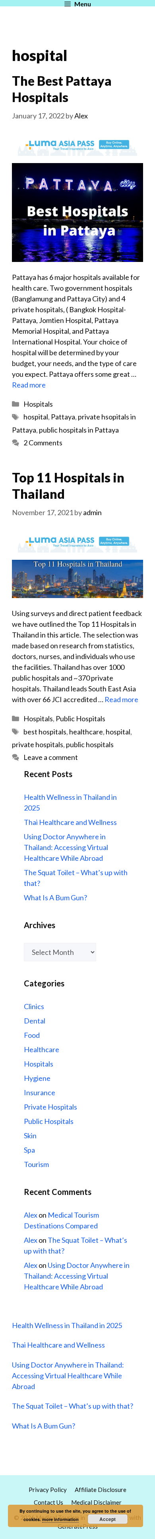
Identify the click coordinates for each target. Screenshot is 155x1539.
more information (60, 1519)
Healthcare (41, 1049)
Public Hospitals (80, 718)
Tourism (36, 1164)
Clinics (34, 1006)
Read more (29, 384)
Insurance (39, 1092)
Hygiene (37, 1078)
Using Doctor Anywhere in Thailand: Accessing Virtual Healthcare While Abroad (66, 847)
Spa (29, 1149)
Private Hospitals (50, 1106)
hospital (35, 416)
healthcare (86, 731)
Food (32, 1035)
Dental (34, 1020)
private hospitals (37, 744)
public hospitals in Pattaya (79, 429)
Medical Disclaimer (96, 1502)
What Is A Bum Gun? (55, 897)
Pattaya (63, 416)
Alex (30, 1214)
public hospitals (90, 744)
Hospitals (38, 404)
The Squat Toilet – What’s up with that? (72, 1405)
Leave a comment (50, 757)
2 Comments (42, 442)
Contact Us (48, 1502)
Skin (30, 1135)
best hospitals (44, 731)
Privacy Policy (48, 1489)
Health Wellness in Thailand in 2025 (67, 1325)
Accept (107, 1519)
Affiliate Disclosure (100, 1489)
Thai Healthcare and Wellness (70, 822)
